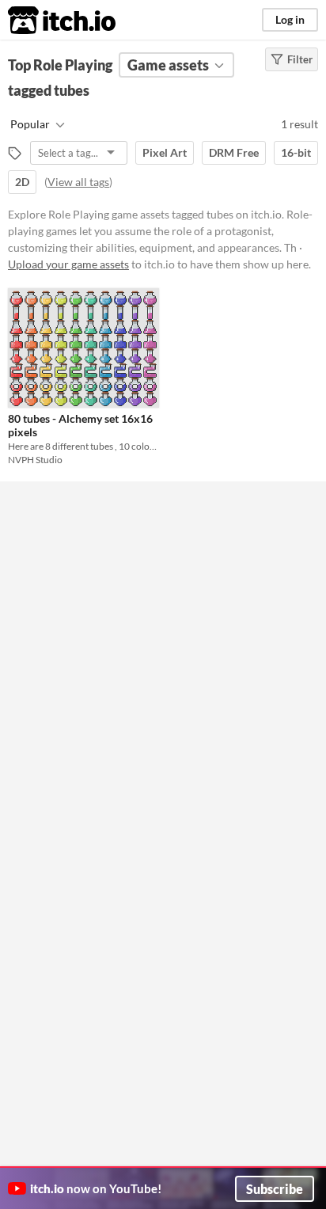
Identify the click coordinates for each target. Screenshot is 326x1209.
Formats (54, 530)
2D (22, 181)
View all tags (78, 181)
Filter (300, 59)
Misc (45, 682)
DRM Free (234, 152)
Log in (290, 19)
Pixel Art (164, 152)
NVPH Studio (35, 460)
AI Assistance (66, 644)
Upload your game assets (68, 264)
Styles (49, 492)
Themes (53, 568)
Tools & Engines (70, 606)
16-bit (296, 152)
